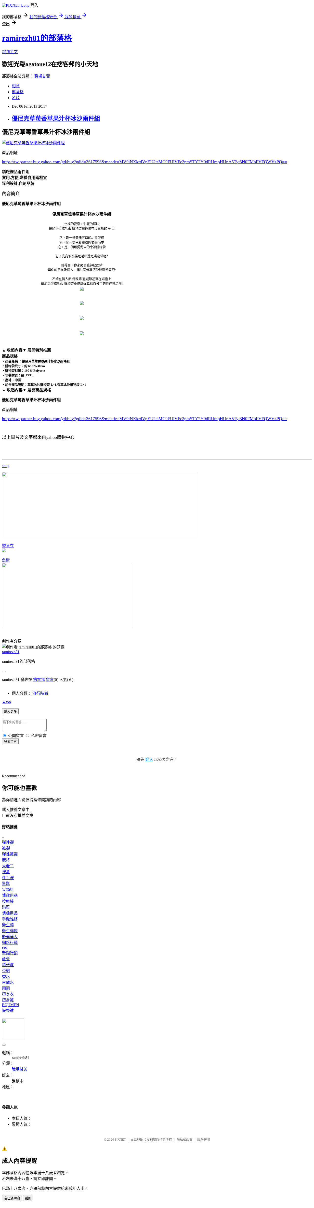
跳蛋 (6, 907)
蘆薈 (6, 959)
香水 (6, 976)
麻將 (6, 860)
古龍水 (8, 982)
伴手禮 (8, 878)
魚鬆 (6, 560)
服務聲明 (203, 1139)
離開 (28, 1198)
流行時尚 (40, 693)
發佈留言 (10, 741)
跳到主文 (10, 52)
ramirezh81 (10, 652)
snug (5, 466)
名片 (16, 98)
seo (4, 947)
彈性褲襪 (10, 854)
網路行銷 (10, 943)
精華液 (8, 965)
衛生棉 (8, 925)
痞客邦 (39, 680)
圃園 (6, 988)
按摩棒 (8, 901)
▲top (6, 702)
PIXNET (120, 1139)
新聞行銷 (10, 953)
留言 (50, 680)
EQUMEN (10, 1005)
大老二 (8, 866)
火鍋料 (8, 889)
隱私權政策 (185, 1139)
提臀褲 (8, 1010)
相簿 (16, 86)
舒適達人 (10, 937)
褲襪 (6, 848)
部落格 (18, 92)
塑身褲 (8, 1000)
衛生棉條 (10, 931)
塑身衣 (8, 546)
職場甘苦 (42, 76)
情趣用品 (10, 895)
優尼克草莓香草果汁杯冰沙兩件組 (56, 118)
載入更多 (10, 711)
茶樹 (6, 971)
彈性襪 (8, 842)
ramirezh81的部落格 (37, 38)
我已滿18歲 (12, 1198)
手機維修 (10, 919)
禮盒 (6, 872)
